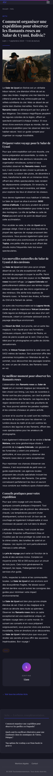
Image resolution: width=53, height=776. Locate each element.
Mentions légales (22, 763)
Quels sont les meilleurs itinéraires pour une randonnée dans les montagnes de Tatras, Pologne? (25, 735)
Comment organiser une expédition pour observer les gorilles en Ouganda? (23, 724)
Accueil (5, 9)
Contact (35, 763)
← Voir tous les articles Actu (15, 694)
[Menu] (48, 2)
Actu (12, 9)
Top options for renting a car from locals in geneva (24, 744)
